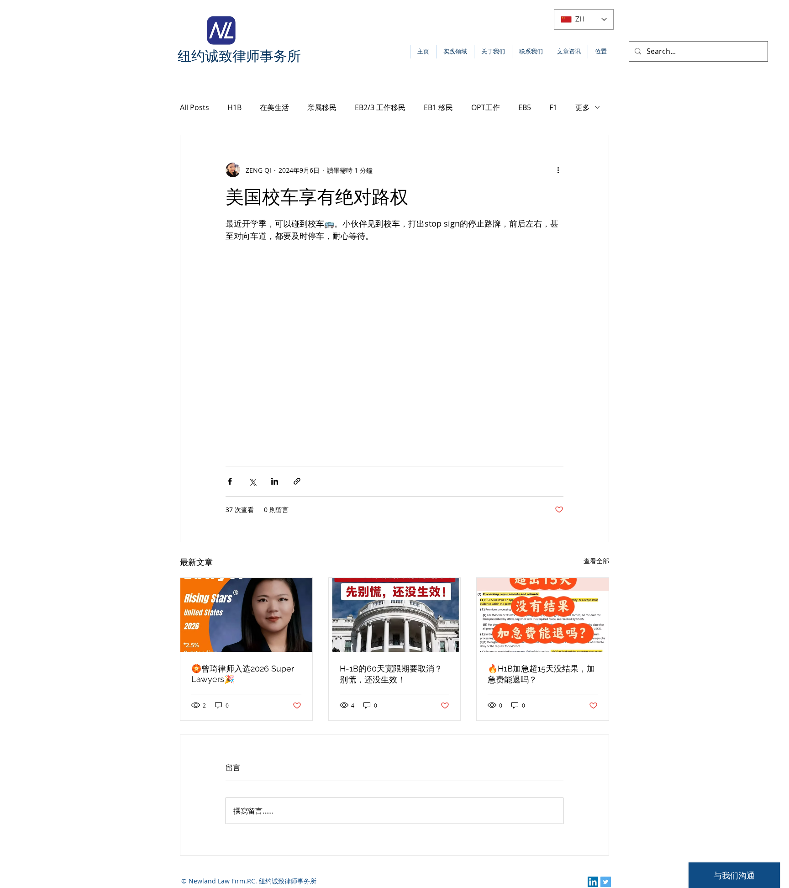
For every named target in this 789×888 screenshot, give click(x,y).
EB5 (524, 107)
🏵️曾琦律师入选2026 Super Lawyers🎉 (242, 674)
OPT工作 (485, 107)
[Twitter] (605, 882)
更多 (582, 107)
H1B (234, 107)
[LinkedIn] (593, 882)
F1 (553, 107)
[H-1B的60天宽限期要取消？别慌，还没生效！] (395, 615)
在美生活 (274, 107)
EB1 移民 (438, 107)
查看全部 (596, 560)
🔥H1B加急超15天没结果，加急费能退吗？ (541, 674)
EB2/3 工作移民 (380, 107)
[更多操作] (557, 169)
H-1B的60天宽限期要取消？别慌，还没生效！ (391, 674)
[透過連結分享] (297, 481)
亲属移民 (322, 107)
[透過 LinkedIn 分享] (274, 481)
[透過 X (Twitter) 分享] (252, 481)
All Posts (194, 107)
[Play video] (394, 349)
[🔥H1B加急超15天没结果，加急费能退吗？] (543, 615)
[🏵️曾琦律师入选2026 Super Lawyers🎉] (246, 615)
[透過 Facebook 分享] (230, 481)
